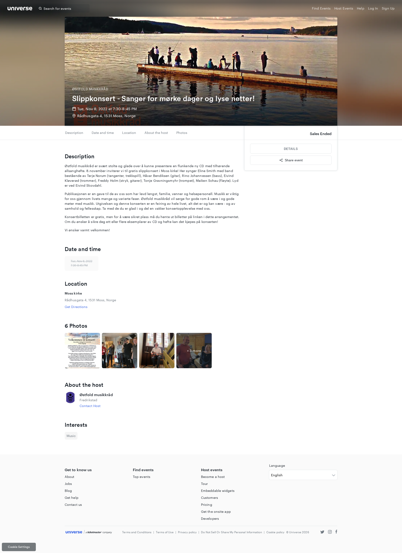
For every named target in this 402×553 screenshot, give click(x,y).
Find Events (321, 8)
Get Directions (76, 307)
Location (129, 133)
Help (360, 8)
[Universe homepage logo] (19, 9)
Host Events (343, 8)
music (71, 436)
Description (74, 133)
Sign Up (388, 8)
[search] (40, 8)
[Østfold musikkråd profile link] (70, 400)
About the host (156, 133)
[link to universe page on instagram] (330, 532)
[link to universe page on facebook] (336, 532)
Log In (373, 8)
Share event (294, 160)
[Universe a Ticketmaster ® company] (89, 532)
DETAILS (291, 149)
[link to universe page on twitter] (322, 532)
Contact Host (90, 406)
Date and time (103, 133)
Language (277, 465)
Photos (181, 133)
